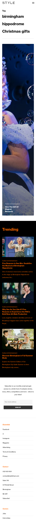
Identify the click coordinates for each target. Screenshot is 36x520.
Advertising (6, 447)
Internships (6, 518)
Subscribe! (6, 498)
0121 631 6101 (7, 471)
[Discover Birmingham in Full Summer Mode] (18, 349)
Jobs (4, 513)
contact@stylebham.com (11, 476)
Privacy (5, 456)
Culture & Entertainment (12, 204)
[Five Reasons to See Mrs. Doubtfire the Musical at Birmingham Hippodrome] (18, 258)
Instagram (6, 438)
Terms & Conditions (9, 452)
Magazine (6, 443)
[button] (33, 3)
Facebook (6, 429)
